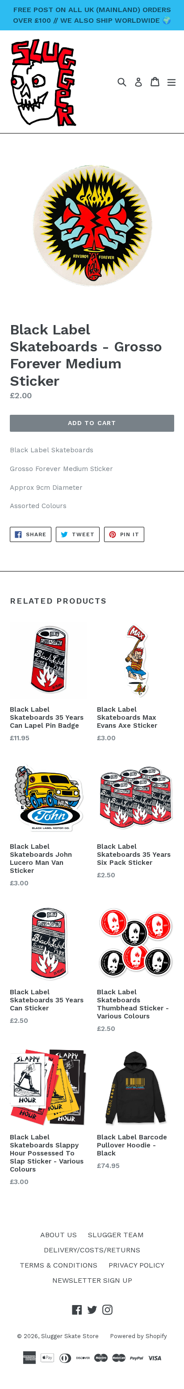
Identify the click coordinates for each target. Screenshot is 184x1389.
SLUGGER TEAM (116, 1234)
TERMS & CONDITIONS (58, 1265)
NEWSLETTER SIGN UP (92, 1280)
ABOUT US (58, 1234)
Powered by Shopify (138, 1336)
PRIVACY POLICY (136, 1265)
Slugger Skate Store (70, 1336)
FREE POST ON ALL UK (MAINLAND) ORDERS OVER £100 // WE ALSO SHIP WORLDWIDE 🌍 (92, 15)
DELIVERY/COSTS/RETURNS (92, 1250)
